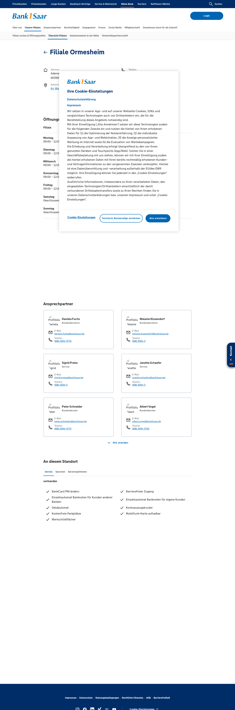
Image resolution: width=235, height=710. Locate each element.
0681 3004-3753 (140, 428)
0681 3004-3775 (62, 428)
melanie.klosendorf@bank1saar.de (150, 333)
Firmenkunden (38, 4)
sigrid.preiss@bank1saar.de (68, 377)
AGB (148, 697)
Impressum (70, 697)
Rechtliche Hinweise (132, 697)
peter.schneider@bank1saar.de (70, 421)
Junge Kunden (58, 4)
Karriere (142, 4)
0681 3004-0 (138, 341)
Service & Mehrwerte (106, 4)
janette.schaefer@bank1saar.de (148, 377)
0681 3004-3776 (62, 341)
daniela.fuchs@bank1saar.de (69, 333)
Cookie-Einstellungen (81, 217)
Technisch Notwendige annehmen (121, 218)
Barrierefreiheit (162, 697)
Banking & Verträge (80, 4)
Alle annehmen (158, 218)
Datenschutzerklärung (81, 99)
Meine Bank (127, 4)
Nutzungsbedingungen (107, 697)
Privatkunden (19, 4)
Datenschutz (86, 697)
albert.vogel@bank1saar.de (146, 421)
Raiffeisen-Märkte (160, 4)
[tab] (17, 27)
